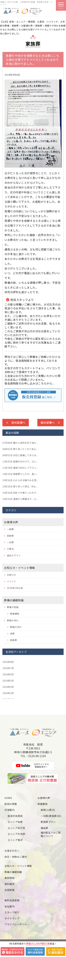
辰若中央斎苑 (15, 816)
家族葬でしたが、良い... (20, 474)
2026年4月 (8, 686)
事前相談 (9, 878)
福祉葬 (44, 828)
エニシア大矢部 (16, 834)
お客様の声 (11, 522)
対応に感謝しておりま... (20, 455)
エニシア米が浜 (16, 828)
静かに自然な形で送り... (20, 442)
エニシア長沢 (15, 840)
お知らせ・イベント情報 (19, 568)
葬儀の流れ (13, 620)
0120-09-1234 (37, 756)
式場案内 (9, 810)
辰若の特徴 (10, 804)
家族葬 (10, 535)
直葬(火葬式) (48, 810)
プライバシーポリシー (16, 924)
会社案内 (9, 906)
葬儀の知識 (13, 607)
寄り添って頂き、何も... (20, 486)
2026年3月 (8, 693)
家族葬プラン (48, 822)
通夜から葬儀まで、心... (20, 499)
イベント (11, 581)
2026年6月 (8, 674)
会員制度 (9, 890)
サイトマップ (11, 918)
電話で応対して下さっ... (20, 467)
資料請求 (9, 884)
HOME (8, 798)
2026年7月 (8, 668)
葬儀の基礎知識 (14, 600)
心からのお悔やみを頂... (20, 480)
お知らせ (11, 574)
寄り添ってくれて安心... (20, 449)
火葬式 (10, 548)
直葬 (12, 633)
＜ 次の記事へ (15, 422)
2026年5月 (8, 680)
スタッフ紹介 (11, 912)
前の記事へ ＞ (50, 422)
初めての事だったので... (20, 492)
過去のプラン (14, 555)
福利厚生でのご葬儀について (51, 834)
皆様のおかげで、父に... (20, 461)
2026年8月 (8, 661)
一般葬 (10, 529)
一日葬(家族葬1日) (51, 816)
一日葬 (10, 542)
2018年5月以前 (15, 588)
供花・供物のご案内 (15, 856)
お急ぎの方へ (11, 850)
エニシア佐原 (15, 822)
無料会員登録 (11, 900)
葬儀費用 (14, 613)
